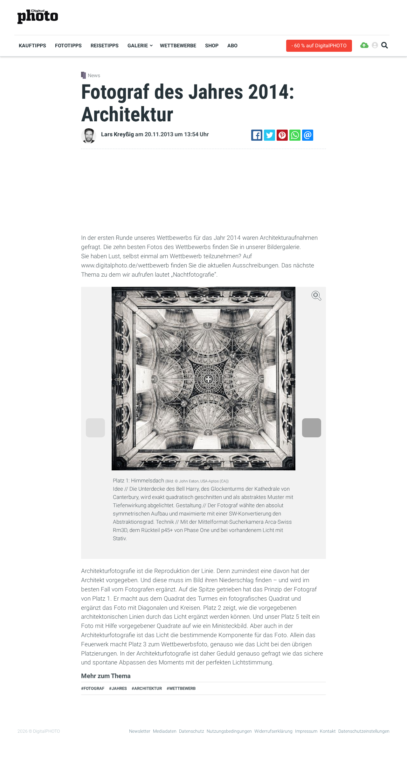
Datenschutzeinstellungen (364, 731)
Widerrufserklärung (273, 731)
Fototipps (68, 46)
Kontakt (328, 731)
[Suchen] (385, 45)
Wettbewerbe (178, 46)
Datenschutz (191, 731)
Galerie (138, 46)
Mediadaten (164, 731)
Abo (232, 46)
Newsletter (139, 731)
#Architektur (147, 688)
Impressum (306, 731)
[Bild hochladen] (364, 45)
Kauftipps (32, 46)
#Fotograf (92, 688)
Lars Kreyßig (117, 134)
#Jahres (118, 688)
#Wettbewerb (181, 688)
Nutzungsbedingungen (229, 731)
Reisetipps (105, 46)
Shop (211, 46)
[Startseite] (37, 17)
